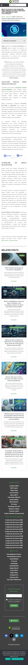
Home (3, 16)
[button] (1, 5)
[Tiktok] (14, 639)
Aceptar (8, 659)
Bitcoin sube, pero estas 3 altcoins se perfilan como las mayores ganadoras (14, 378)
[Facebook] (6, 636)
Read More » (14, 281)
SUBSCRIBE (14, 605)
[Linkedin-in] (22, 636)
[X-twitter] (11, 636)
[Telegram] (17, 636)
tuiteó (11, 78)
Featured (8, 16)
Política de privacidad (17, 659)
